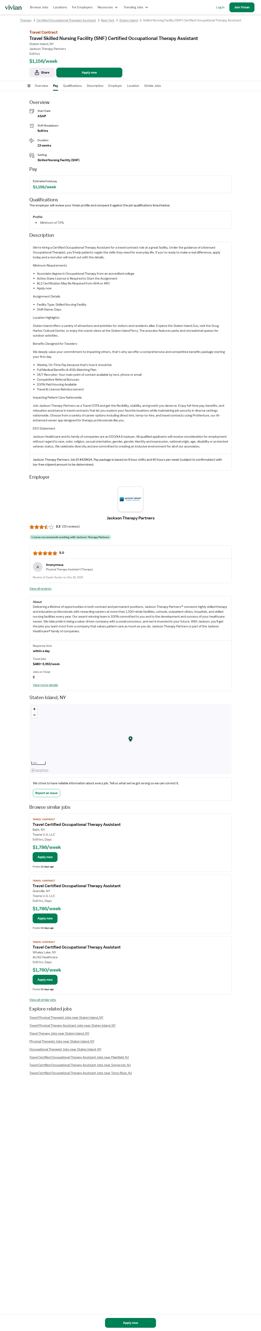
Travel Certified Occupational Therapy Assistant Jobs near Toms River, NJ (80, 1073)
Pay (55, 86)
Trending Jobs (133, 7)
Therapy (26, 20)
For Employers (82, 7)
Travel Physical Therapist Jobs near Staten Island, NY (66, 1018)
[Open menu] (29, 86)
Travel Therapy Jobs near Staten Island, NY (59, 1033)
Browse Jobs (39, 7)
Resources (105, 7)
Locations (60, 7)
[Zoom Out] (34, 715)
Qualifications (72, 86)
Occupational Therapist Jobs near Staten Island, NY (65, 1049)
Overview (41, 86)
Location (133, 86)
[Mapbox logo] (40, 770)
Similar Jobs (152, 86)
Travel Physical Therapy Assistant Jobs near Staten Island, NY (72, 1026)
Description (95, 86)
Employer (115, 86)
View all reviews (40, 589)
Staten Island (128, 20)
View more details (45, 685)
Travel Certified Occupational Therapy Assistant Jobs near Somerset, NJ (80, 1065)
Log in (220, 7)
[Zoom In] (34, 709)
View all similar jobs (42, 1000)
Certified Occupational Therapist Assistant (66, 20)
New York (107, 20)
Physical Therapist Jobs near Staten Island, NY (61, 1041)
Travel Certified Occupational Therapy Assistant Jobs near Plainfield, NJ (79, 1057)
